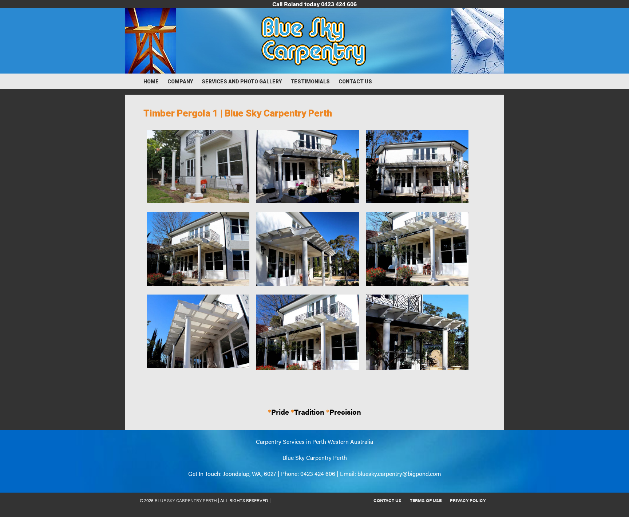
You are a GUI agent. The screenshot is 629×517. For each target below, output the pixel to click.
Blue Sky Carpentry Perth (186, 500)
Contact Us (355, 81)
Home (151, 81)
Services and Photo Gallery (242, 81)
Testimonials (310, 81)
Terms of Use (426, 500)
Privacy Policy (468, 500)
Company (180, 81)
